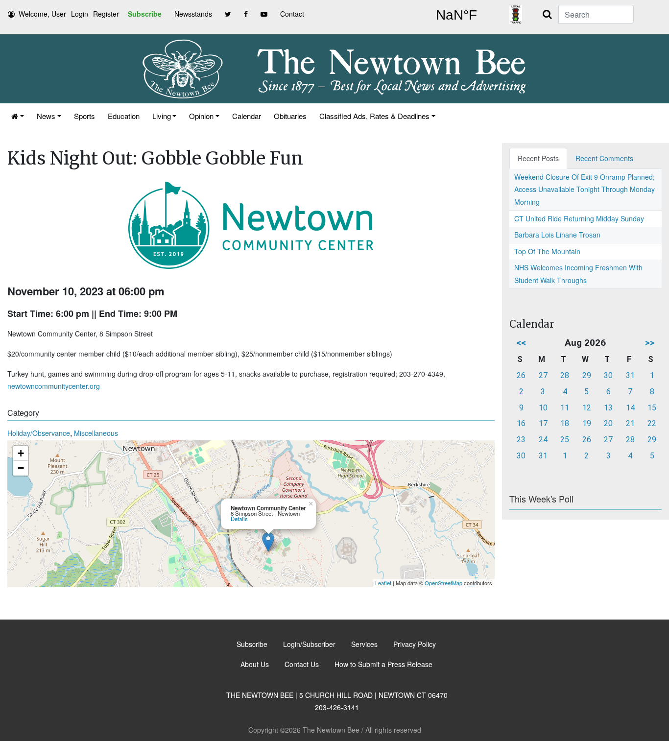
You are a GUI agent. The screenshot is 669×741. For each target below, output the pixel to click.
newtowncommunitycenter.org (53, 386)
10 (543, 407)
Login (79, 14)
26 (521, 375)
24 (543, 439)
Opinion (201, 116)
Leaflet (383, 583)
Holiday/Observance (38, 433)
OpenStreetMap (443, 583)
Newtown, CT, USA (456, 15)
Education (124, 116)
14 (630, 407)
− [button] (21, 468)
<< (521, 342)
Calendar (246, 116)
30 (608, 375)
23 (521, 439)
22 (651, 423)
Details (239, 519)
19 (586, 423)
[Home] (17, 115)
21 (630, 423)
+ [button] (21, 453)
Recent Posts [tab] (538, 158)
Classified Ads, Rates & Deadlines (374, 116)
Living (161, 116)
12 (586, 407)
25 (564, 439)
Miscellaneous (96, 433)
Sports (84, 116)
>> (650, 342)
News (46, 116)
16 (521, 423)
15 (651, 407)
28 (564, 375)
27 (543, 375)
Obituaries (290, 116)
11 (564, 407)
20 (608, 423)
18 (564, 423)
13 (608, 407)
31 (630, 375)
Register (106, 14)
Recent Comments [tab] (604, 158)
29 (586, 375)
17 (543, 423)
